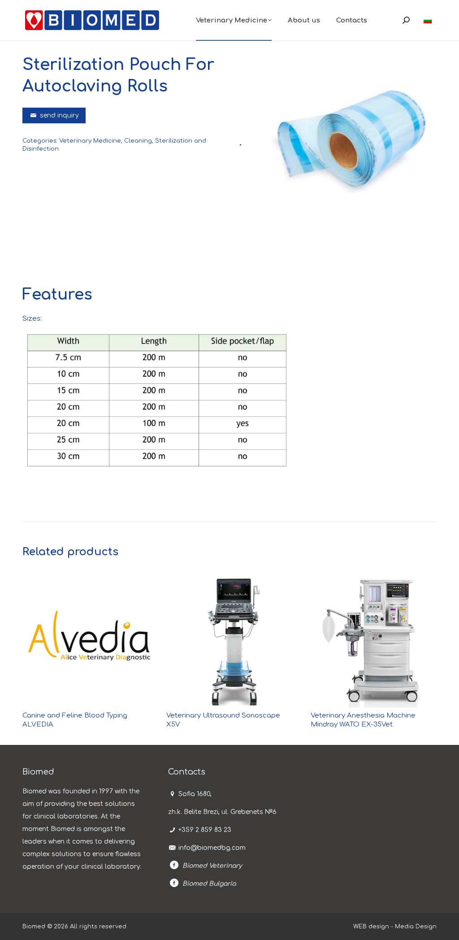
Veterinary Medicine (90, 141)
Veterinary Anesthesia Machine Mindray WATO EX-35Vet (363, 720)
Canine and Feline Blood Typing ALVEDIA (74, 720)
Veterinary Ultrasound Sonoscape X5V (223, 720)
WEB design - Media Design (395, 926)
